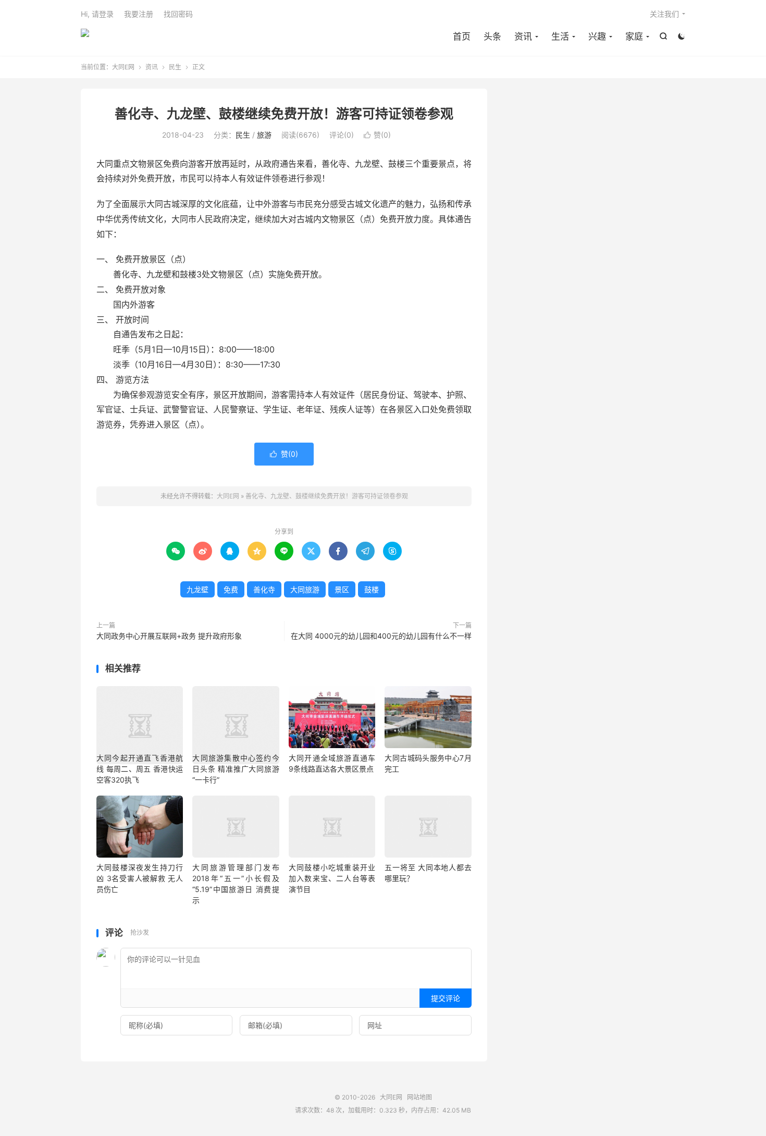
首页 (462, 36)
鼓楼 (371, 589)
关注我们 (664, 13)
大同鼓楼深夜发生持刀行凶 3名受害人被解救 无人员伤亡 (139, 878)
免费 (231, 589)
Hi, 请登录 (97, 13)
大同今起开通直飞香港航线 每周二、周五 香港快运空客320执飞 (139, 768)
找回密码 (178, 13)
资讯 (523, 36)
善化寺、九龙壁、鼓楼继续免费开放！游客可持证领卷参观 (284, 113)
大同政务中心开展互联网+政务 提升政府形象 (169, 635)
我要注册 (138, 13)
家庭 (634, 36)
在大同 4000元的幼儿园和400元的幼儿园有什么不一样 (381, 635)
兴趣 (597, 36)
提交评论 (445, 998)
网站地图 (419, 1097)
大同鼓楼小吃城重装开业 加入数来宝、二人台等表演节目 (332, 878)
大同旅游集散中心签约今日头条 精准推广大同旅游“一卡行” (235, 768)
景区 (342, 589)
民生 (175, 67)
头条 (492, 36)
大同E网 (85, 37)
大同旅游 (304, 589)
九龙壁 (197, 589)
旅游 (264, 134)
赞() (377, 134)
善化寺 (264, 589)
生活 (560, 36)
